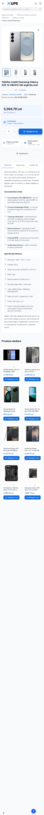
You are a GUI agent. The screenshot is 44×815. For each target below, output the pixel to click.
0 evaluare (22, 90)
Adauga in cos (12, 379)
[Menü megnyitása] (3, 3)
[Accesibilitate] (33, 811)
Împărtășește (23, 153)
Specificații (20, 165)
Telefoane (5, 18)
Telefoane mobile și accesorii (26, 15)
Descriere (7, 165)
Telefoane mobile (18, 18)
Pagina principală (7, 15)
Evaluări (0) (34, 165)
